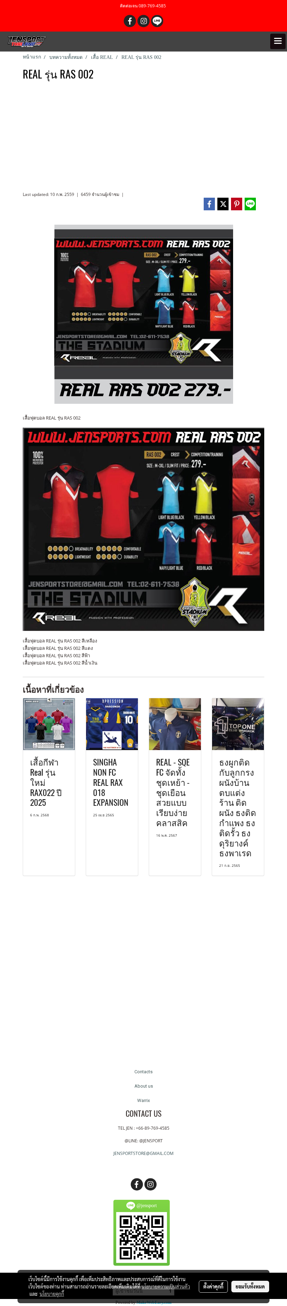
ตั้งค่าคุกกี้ (213, 1286)
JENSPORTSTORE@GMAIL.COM (143, 1153)
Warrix (143, 1100)
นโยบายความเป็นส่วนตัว (165, 1286)
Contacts (143, 1071)
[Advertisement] (143, 139)
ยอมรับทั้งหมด (250, 1286)
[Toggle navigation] (278, 41)
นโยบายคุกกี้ (52, 1294)
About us (143, 1086)
